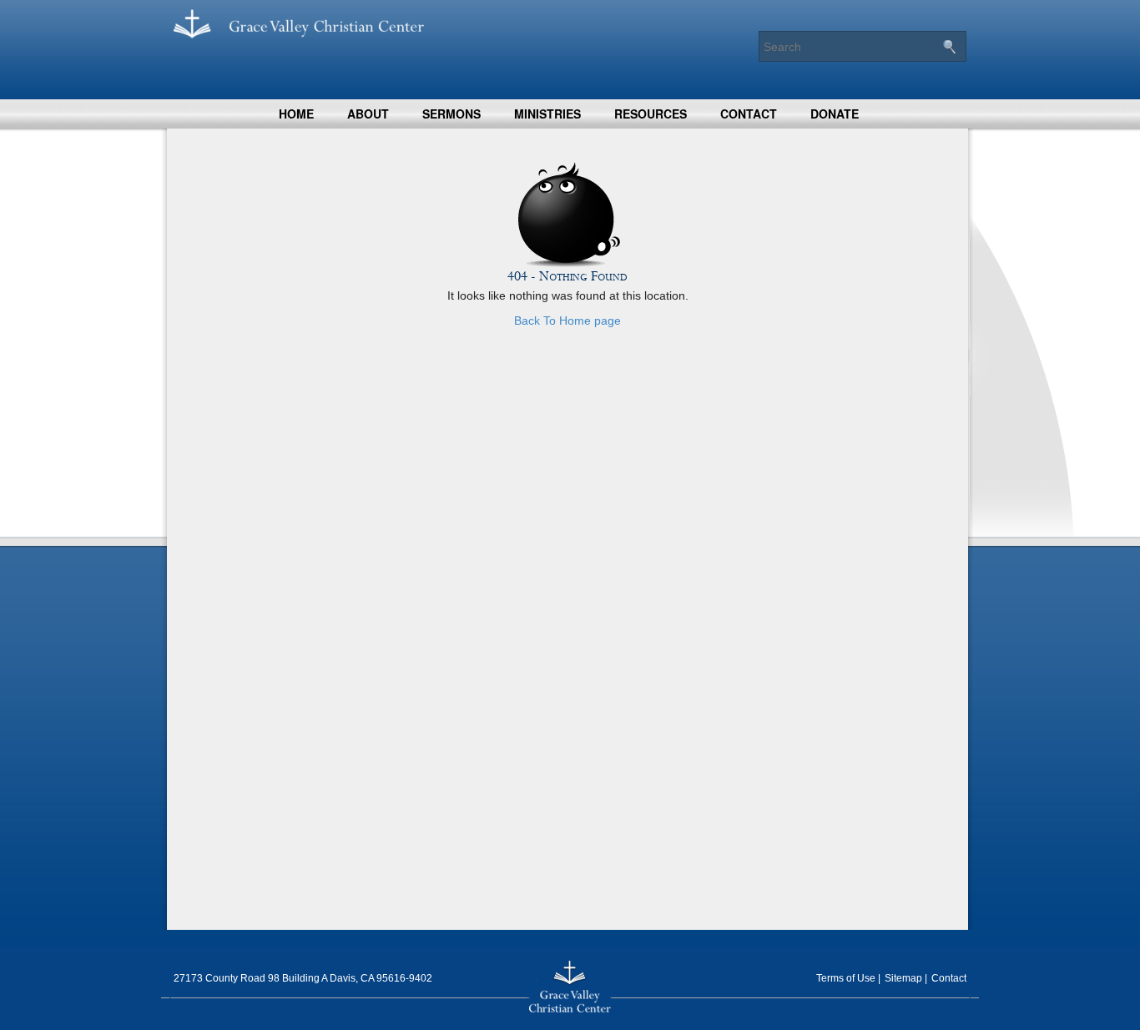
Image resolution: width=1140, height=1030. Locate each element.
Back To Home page (567, 320)
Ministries (547, 113)
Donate (834, 113)
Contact (748, 113)
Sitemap (903, 978)
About (368, 113)
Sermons (451, 113)
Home (296, 113)
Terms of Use (845, 978)
